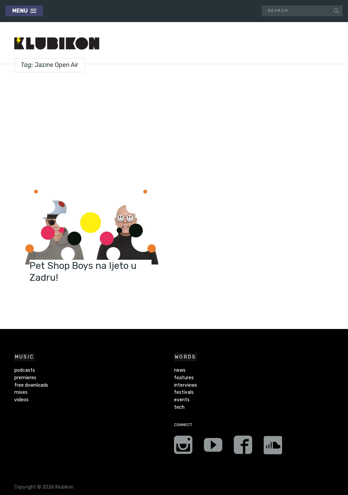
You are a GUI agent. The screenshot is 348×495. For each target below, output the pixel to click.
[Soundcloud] (273, 447)
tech (179, 407)
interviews (185, 385)
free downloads (31, 385)
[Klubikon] (56, 43)
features (184, 378)
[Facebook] (243, 447)
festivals (184, 392)
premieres (25, 378)
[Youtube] (213, 447)
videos (21, 400)
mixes (21, 392)
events (41, 255)
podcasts (24, 370)
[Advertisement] (174, 125)
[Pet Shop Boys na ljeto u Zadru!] (90, 225)
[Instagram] (183, 447)
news (180, 370)
